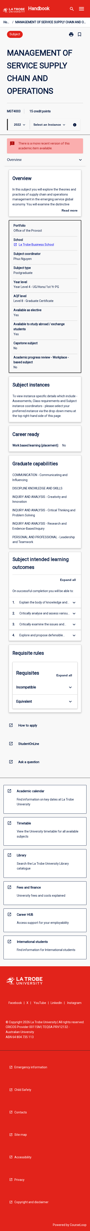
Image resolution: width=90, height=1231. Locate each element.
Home (6, 22)
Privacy (19, 1180)
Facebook (15, 1003)
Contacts (20, 1112)
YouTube (40, 1003)
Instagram (74, 1003)
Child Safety (22, 1090)
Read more (70, 211)
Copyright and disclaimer (31, 1202)
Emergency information (30, 1067)
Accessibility (22, 1157)
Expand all (68, 580)
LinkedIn (56, 1003)
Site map (20, 1134)
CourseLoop (78, 1225)
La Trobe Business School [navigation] (36, 244)
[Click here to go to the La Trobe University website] (14, 11)
